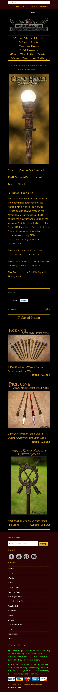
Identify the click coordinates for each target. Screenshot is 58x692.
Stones (11, 620)
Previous (13, 309)
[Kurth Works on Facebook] (11, 560)
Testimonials (13, 634)
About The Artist (22, 54)
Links (10, 639)
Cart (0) (34, 7)
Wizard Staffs (29, 42)
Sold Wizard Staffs (15, 601)
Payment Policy (14, 592)
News (15, 58)
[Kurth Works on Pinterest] (26, 560)
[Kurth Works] (29, 25)
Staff (15, 293)
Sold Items (29, 50)
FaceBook (12, 611)
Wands (11, 578)
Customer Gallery (35, 58)
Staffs (10, 583)
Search (11, 569)
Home (17, 39)
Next (46, 309)
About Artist (13, 606)
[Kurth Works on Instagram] (33, 560)
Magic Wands (34, 39)
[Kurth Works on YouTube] (19, 560)
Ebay (10, 629)
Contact (42, 54)
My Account (20, 7)
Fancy (24, 300)
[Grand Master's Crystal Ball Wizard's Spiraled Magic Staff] (29, 165)
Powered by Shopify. (15, 687)
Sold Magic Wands (15, 597)
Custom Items (29, 46)
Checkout (44, 7)
